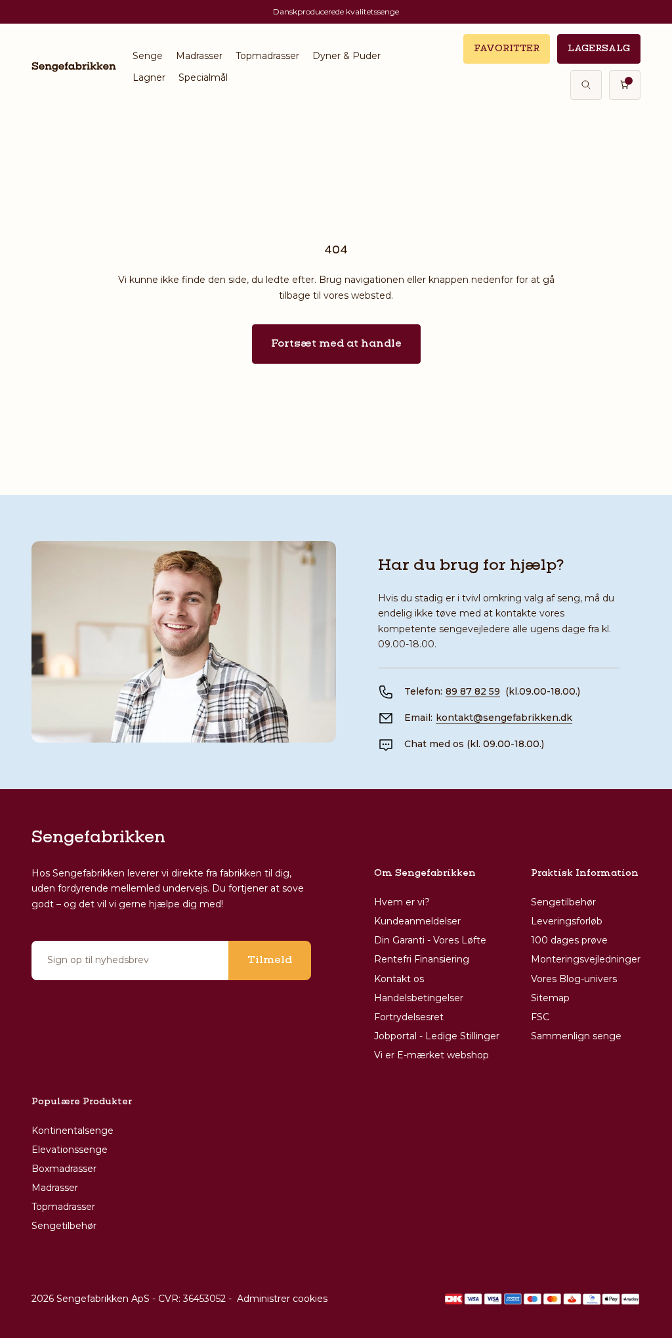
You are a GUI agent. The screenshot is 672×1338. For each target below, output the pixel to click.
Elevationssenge (70, 1149)
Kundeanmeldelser (417, 921)
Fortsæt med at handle (336, 344)
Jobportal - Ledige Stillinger (436, 1036)
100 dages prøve (569, 940)
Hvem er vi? (402, 902)
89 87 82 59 (473, 691)
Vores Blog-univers (574, 979)
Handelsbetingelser (418, 998)
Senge (148, 56)
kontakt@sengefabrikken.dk (504, 717)
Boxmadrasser (64, 1169)
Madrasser (199, 56)
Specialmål (203, 77)
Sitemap (550, 998)
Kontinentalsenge (73, 1130)
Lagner (149, 77)
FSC (540, 1017)
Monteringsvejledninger (585, 959)
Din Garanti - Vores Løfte (430, 940)
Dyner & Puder (346, 56)
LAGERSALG (599, 48)
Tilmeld (269, 960)
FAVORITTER (506, 48)
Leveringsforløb (566, 921)
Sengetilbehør (563, 902)
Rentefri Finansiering (421, 959)
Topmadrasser (267, 56)
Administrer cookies (282, 1299)
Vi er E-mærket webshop (431, 1055)
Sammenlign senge (576, 1036)
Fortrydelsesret (409, 1017)
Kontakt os (399, 979)
